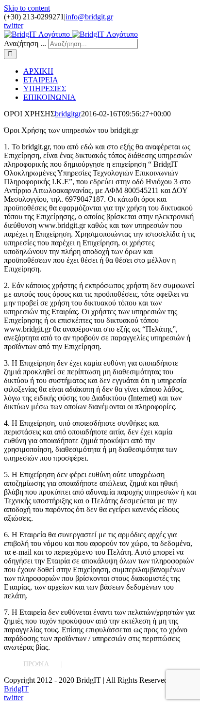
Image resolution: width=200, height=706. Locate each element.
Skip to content (27, 8)
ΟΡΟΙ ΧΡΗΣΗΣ (97, 664)
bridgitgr (68, 114)
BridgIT (16, 689)
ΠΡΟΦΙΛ (36, 664)
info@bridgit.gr (89, 17)
